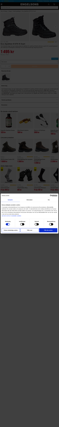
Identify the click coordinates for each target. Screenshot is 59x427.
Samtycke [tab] (10, 199)
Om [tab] (49, 199)
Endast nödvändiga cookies (11, 230)
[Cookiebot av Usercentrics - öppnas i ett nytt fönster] (51, 196)
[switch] (22, 224)
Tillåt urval (29, 230)
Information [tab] (29, 199)
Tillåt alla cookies (48, 230)
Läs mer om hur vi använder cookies (11, 215)
